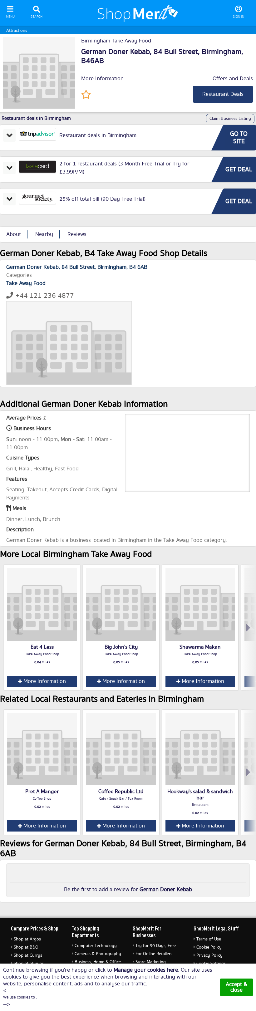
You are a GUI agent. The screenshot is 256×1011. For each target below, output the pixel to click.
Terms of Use (208, 939)
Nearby (44, 234)
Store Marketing (150, 962)
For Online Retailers (153, 954)
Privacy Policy (209, 955)
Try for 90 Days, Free (155, 946)
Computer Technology (96, 946)
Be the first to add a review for (128, 890)
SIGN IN (238, 16)
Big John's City (121, 647)
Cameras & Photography (98, 954)
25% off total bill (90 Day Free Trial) (102, 199)
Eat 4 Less (42, 647)
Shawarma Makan (200, 647)
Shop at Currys (28, 955)
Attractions (16, 30)
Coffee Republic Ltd (121, 791)
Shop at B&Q (26, 947)
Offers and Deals (233, 79)
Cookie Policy (209, 947)
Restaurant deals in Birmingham (97, 135)
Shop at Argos (27, 939)
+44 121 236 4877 (45, 296)
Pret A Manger (42, 791)
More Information (102, 79)
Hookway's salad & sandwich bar (200, 795)
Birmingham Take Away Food (116, 41)
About (13, 234)
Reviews (76, 234)
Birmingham (221, 51)
